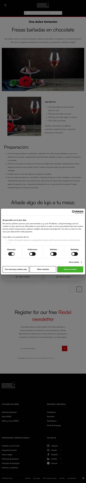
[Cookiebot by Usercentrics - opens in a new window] (73, 212)
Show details (74, 262)
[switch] (32, 254)
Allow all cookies (70, 269)
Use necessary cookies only (16, 269)
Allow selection (43, 269)
